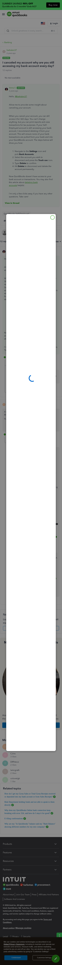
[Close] (52, 217)
